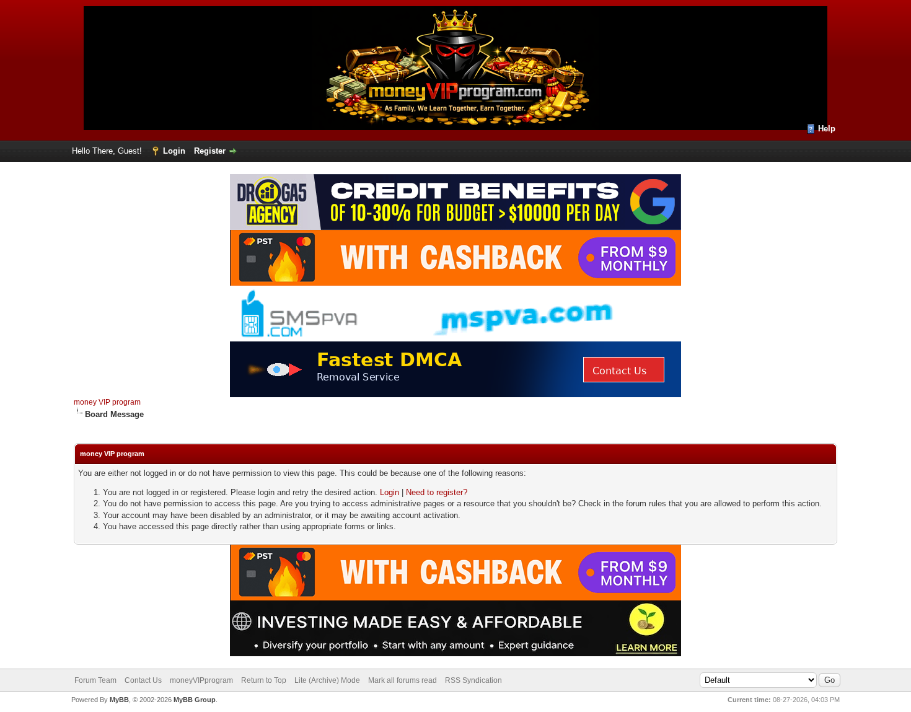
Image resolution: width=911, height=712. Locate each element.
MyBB (119, 699)
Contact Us (143, 680)
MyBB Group (195, 699)
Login (174, 151)
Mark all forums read (402, 680)
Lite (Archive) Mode (327, 680)
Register (210, 151)
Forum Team (95, 680)
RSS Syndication (473, 680)
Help (826, 128)
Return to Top (263, 680)
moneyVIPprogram (201, 680)
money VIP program (107, 402)
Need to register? (436, 492)
